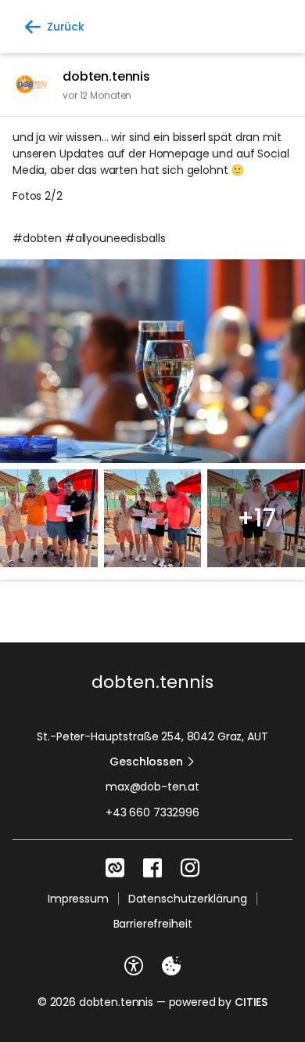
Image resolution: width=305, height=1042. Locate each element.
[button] (152, 361)
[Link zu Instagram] (190, 868)
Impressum (78, 898)
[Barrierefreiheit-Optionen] (133, 966)
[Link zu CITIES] (115, 868)
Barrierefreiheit (152, 924)
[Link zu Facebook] (152, 868)
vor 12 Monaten (97, 95)
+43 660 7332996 (152, 812)
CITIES (251, 1002)
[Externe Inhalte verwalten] (171, 966)
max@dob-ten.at (152, 786)
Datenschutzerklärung (187, 898)
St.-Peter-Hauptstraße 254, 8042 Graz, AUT (152, 736)
